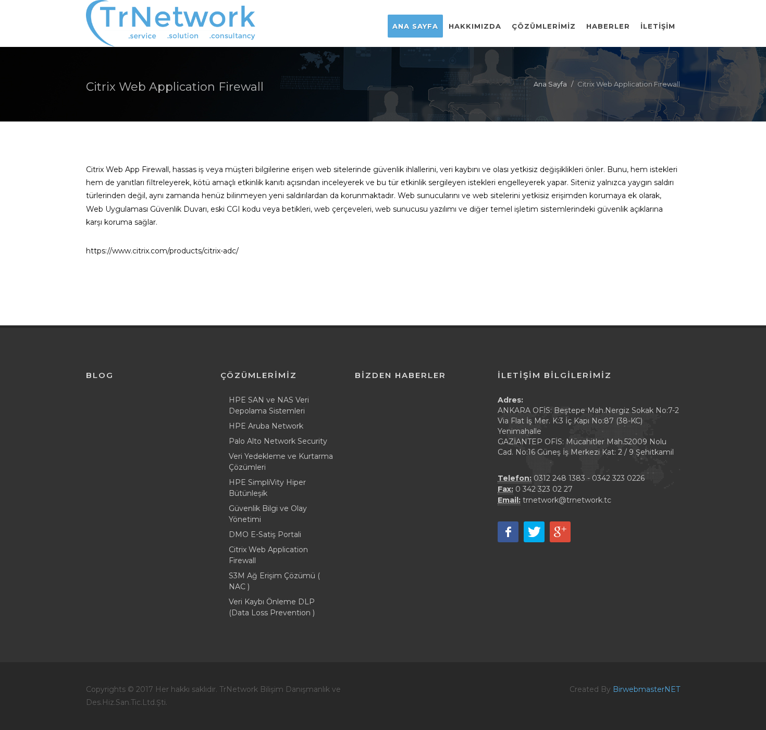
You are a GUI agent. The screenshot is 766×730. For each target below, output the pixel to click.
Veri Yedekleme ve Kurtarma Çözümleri (281, 462)
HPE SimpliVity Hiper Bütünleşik (267, 488)
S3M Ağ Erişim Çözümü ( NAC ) (274, 581)
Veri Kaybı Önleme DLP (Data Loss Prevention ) (272, 607)
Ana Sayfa (550, 84)
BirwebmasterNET (646, 689)
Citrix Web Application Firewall (268, 555)
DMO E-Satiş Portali (265, 534)
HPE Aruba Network (266, 426)
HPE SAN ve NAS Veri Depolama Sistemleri (269, 405)
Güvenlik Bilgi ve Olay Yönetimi (268, 514)
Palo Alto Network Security (278, 441)
